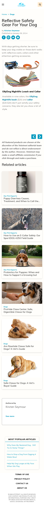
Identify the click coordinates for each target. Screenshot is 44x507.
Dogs (12, 14)
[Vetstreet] (21, 4)
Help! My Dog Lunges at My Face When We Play (20, 464)
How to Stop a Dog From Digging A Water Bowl (21, 455)
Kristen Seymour (12, 30)
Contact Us (22, 483)
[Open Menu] (3, 4)
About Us (22, 488)
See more (10, 416)
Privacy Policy (22, 479)
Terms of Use (22, 474)
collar (30, 99)
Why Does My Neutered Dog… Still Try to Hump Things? (21, 446)
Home (4, 14)
